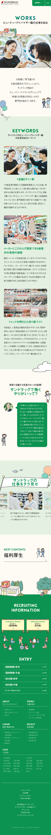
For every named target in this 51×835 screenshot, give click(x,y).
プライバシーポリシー (26, 795)
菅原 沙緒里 (7, 771)
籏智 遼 (16, 768)
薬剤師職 (32, 709)
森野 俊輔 (29, 766)
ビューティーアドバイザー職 (37, 715)
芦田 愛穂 (17, 760)
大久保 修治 (7, 763)
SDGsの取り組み (25, 798)
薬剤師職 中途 (33, 735)
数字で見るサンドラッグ (11, 712)
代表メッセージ (9, 709)
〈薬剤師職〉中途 (12, 673)
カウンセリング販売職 (35, 717)
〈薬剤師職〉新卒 (12, 667)
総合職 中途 (32, 740)
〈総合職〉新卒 (11, 679)
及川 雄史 (29, 760)
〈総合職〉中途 (11, 685)
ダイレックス (25, 809)
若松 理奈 (40, 760)
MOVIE (7, 715)
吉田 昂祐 (40, 763)
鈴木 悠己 (29, 768)
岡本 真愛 (17, 766)
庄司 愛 (39, 768)
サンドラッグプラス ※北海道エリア (25, 807)
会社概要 (25, 793)
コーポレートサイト (25, 790)
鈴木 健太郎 (7, 766)
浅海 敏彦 (17, 771)
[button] (3, 501)
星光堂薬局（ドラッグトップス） (25, 804)
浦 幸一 (28, 771)
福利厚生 (7, 743)
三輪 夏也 (6, 760)
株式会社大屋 (25, 812)
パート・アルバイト (12, 690)
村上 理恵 (6, 768)
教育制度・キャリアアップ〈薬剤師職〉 (12, 734)
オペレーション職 (34, 712)
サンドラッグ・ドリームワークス (25, 815)
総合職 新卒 (32, 737)
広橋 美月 (29, 763)
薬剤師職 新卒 (33, 732)
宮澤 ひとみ (40, 766)
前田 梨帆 (17, 763)
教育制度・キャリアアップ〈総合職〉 (12, 739)
